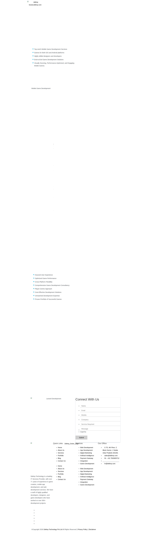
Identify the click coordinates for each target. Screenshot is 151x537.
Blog (59, 458)
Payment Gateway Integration (86, 459)
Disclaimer (92, 529)
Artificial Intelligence (87, 455)
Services (61, 453)
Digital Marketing (86, 453)
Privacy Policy (83, 529)
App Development (86, 450)
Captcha (83, 432)
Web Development (86, 447)
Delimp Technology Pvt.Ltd (53, 529)
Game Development (87, 463)
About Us (61, 450)
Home (60, 447)
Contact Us (62, 461)
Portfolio (61, 455)
